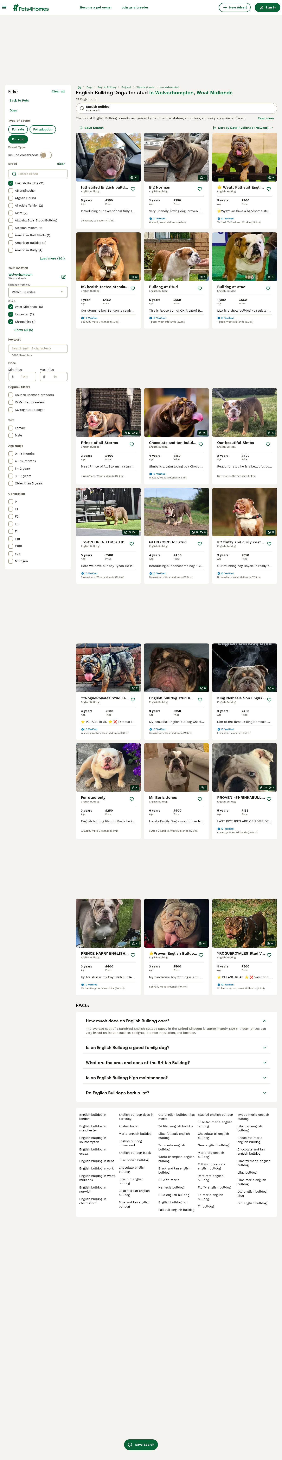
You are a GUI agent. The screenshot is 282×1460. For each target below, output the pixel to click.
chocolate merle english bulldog (249, 1140)
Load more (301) (52, 258)
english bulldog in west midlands (97, 1178)
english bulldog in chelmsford (92, 1201)
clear (61, 164)
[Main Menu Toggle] (4, 7)
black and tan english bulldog (174, 1170)
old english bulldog (252, 1203)
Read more (266, 118)
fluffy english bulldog (214, 1187)
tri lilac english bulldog (175, 1126)
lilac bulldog (247, 1172)
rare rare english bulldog (210, 1178)
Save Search (94, 128)
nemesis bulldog (171, 1187)
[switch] (46, 155)
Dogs (13, 110)
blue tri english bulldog (215, 1115)
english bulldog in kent (96, 1161)
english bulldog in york (96, 1168)
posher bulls (128, 1126)
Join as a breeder (135, 7)
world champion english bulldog (176, 1159)
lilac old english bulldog (131, 1181)
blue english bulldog (173, 1195)
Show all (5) (23, 330)
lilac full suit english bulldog (174, 1136)
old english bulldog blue (252, 1194)
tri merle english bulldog (210, 1197)
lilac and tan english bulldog (134, 1193)
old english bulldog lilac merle (176, 1117)
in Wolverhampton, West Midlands (190, 93)
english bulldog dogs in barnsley (136, 1117)
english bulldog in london (92, 1117)
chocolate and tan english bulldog (251, 1151)
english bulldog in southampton (92, 1140)
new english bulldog (213, 1145)
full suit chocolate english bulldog (211, 1166)
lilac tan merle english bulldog (215, 1124)
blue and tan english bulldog (134, 1204)
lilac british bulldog (133, 1160)
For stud (18, 139)
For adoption (42, 129)
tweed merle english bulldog (253, 1117)
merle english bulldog (135, 1134)
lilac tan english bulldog (249, 1128)
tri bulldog (206, 1206)
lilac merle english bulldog (251, 1182)
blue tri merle (168, 1180)
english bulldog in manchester (92, 1128)
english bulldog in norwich (92, 1189)
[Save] (133, 189)
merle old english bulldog (211, 1155)
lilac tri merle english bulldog (253, 1163)
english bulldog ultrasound (130, 1143)
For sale (18, 129)
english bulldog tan (172, 1202)
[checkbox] (11, 183)
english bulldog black (135, 1153)
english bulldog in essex (92, 1151)
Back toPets (19, 100)
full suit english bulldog (176, 1210)
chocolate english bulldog (132, 1170)
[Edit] (63, 277)
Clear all (58, 91)
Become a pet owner (96, 7)
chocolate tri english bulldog (213, 1136)
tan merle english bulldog (171, 1147)
